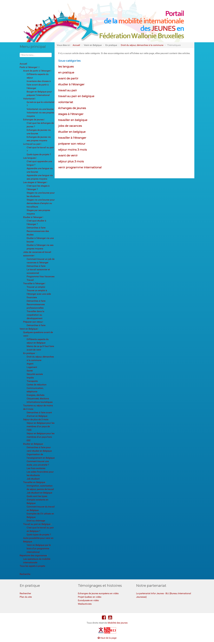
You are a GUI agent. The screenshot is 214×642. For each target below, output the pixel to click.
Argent (30, 363)
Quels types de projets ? (39, 154)
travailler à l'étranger (72, 137)
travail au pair (67, 90)
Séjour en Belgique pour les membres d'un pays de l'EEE (40, 426)
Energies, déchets (35, 395)
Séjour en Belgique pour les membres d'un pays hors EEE (40, 437)
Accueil (23, 63)
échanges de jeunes (72, 108)
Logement (32, 367)
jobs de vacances (70, 125)
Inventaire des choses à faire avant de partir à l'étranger (39, 85)
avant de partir (68, 78)
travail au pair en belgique (76, 96)
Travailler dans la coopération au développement (35, 315)
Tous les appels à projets (32, 566)
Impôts (30, 377)
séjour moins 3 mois (72, 149)
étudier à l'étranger (71, 84)
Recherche (25, 574)
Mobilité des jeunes (118, 622)
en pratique (66, 72)
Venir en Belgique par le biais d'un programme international (39, 548)
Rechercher (25, 593)
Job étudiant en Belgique (39, 492)
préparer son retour (71, 143)
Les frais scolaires (36, 468)
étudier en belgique (72, 131)
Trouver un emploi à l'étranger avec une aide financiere (39, 294)
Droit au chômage (36, 520)
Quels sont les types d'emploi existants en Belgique (37, 500)
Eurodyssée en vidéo (88, 600)
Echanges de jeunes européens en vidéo (98, 593)
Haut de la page (108, 637)
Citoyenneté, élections (38, 398)
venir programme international (80, 167)
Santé (30, 370)
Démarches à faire (36, 227)
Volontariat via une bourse (40, 109)
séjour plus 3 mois (71, 161)
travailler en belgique (72, 120)
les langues (66, 66)
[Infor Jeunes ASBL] (101, 630)
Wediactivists (85, 603)
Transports (32, 381)
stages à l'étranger (71, 114)
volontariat (65, 102)
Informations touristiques (40, 402)
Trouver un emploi (36, 287)
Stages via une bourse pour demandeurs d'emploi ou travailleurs (41, 203)
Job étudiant (33, 478)
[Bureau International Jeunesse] (107, 630)
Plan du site (26, 596)
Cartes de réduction (36, 384)
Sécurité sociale (35, 374)
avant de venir (68, 155)
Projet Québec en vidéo (89, 596)
